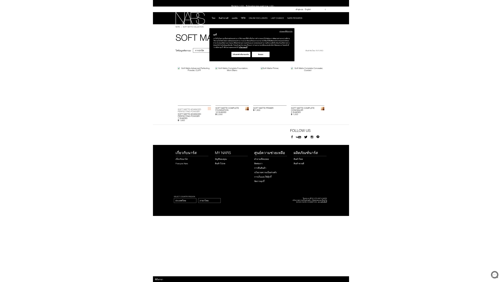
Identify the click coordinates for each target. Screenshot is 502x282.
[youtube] (298, 137)
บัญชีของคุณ (221, 159)
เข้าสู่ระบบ (299, 9)
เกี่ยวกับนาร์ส (182, 159)
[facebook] (292, 137)
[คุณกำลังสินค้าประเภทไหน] (325, 18)
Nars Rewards (294, 18)
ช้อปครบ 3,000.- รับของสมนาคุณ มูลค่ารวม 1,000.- (253, 5)
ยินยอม (260, 54)
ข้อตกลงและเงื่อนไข (319, 200)
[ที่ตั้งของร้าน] (319, 9)
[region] (251, 44)
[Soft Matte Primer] (270, 83)
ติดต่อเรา (258, 163)
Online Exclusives (258, 18)
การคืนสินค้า (260, 168)
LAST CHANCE (277, 18)
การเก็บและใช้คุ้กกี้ (263, 177)
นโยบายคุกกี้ (243, 47)
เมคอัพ (235, 18)
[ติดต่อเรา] (315, 9)
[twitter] (306, 137)
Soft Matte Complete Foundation (227, 109)
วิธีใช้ (243, 18)
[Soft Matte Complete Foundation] (232, 83)
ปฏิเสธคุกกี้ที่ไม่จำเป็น (285, 31)
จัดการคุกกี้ (259, 181)
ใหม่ (213, 18)
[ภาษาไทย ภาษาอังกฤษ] (209, 200)
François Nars (182, 163)
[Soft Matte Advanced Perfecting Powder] (194, 83)
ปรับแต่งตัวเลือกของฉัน (241, 54)
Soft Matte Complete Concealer (302, 109)
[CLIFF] (209, 108)
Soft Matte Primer (263, 108)
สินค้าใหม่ (298, 159)
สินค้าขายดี (223, 18)
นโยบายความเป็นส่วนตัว (265, 172)
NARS (178, 27)
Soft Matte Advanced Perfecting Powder (189, 115)
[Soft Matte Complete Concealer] (307, 83)
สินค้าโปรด (220, 163)
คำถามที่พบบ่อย (261, 159)
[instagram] (312, 137)
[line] (317, 137)
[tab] (202, 50)
